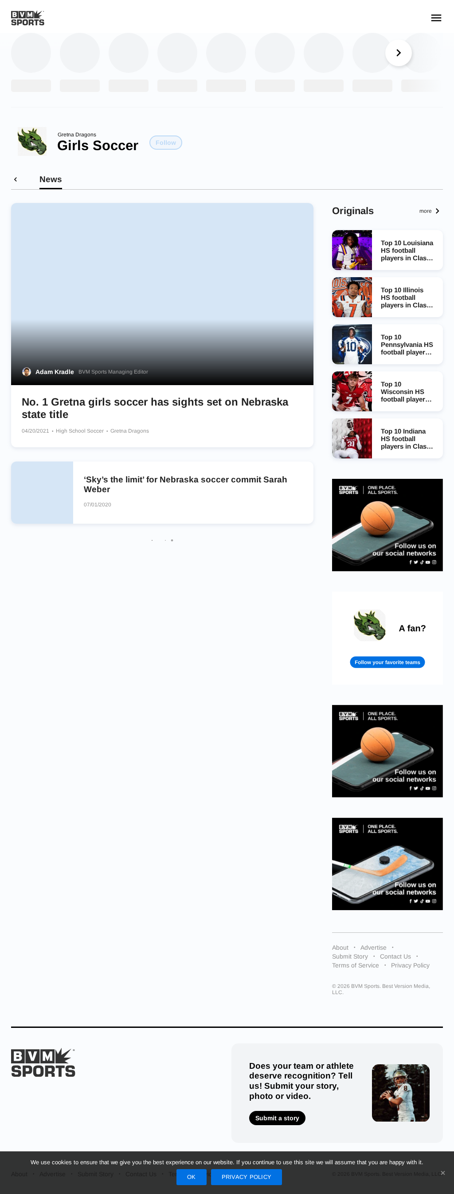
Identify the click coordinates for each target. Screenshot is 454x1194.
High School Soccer (80, 431)
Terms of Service (355, 965)
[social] (387, 525)
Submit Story (350, 956)
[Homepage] (27, 18)
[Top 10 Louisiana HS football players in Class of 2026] (352, 250)
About (340, 947)
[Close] (442, 1172)
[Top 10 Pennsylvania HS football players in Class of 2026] (352, 344)
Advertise (373, 947)
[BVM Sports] (43, 1062)
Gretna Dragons (77, 134)
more (425, 211)
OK (191, 1177)
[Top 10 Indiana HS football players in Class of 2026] (352, 438)
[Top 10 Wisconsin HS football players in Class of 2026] (352, 391)
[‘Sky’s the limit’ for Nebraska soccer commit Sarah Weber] (42, 493)
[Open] (436, 18)
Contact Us (395, 956)
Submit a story (277, 1118)
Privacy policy (247, 1177)
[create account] (387, 638)
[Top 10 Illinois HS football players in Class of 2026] (352, 297)
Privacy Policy (410, 965)
